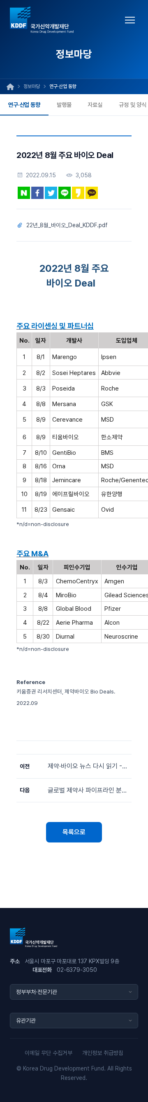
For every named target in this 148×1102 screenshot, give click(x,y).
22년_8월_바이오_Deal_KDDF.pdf (67, 225)
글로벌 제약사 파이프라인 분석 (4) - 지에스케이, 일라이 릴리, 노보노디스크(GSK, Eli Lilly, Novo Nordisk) (88, 790)
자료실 (95, 104)
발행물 (64, 104)
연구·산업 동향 (24, 104)
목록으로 (74, 832)
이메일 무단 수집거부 (48, 1053)
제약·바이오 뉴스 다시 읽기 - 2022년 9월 (88, 766)
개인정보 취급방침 (102, 1053)
